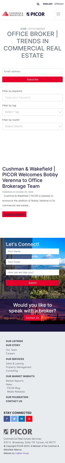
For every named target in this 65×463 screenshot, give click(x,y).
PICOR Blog (13, 387)
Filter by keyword (12, 90)
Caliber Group (22, 453)
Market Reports (14, 380)
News (9, 384)
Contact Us (32, 317)
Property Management (18, 367)
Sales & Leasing (15, 363)
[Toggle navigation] (58, 14)
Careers (10, 353)
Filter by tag (9, 105)
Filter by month (11, 119)
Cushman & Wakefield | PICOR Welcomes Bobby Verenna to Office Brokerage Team (30, 177)
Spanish (58, 4)
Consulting (12, 370)
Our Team (11, 349)
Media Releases (16, 391)
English (47, 4)
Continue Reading (14, 214)
